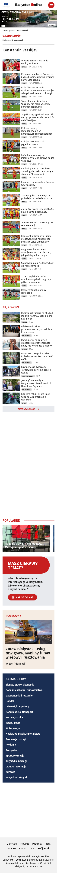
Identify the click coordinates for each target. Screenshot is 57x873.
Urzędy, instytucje (16, 766)
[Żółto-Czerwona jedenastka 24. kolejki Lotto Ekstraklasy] (11, 213)
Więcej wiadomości (26, 409)
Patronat (36, 843)
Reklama (11, 744)
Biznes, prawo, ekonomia (20, 684)
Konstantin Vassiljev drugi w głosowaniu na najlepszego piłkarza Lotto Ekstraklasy (36, 239)
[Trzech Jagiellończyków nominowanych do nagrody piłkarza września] (11, 281)
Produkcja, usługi (16, 739)
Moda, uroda (13, 722)
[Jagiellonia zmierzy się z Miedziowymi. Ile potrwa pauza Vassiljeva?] (11, 159)
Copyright (8, 859)
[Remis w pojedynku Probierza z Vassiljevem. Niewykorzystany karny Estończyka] (11, 78)
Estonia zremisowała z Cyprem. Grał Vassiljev (37, 183)
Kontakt (12, 848)
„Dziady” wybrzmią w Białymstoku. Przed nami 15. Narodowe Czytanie (36, 383)
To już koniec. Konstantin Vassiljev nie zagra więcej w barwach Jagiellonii (35, 104)
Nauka (24, 322)
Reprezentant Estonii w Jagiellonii (33, 291)
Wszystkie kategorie (17, 777)
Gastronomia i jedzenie (19, 695)
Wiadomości (22, 31)
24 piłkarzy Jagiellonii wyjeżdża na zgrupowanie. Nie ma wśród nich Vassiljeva (37, 117)
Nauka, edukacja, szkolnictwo (23, 733)
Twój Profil (43, 848)
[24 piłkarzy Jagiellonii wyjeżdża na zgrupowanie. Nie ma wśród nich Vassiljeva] (11, 119)
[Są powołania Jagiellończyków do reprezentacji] (11, 267)
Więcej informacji (16, 663)
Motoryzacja (13, 728)
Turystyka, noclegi (16, 761)
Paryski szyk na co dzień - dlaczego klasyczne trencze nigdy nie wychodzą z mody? (36, 343)
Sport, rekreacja (15, 755)
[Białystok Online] (28, 5)
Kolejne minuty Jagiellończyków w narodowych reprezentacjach (36, 131)
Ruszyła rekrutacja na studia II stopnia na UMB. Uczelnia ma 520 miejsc (37, 316)
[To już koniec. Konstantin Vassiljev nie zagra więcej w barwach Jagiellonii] (11, 105)
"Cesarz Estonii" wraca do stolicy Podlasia (34, 62)
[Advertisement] (28, 464)
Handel (10, 701)
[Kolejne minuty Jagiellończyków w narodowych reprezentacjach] (11, 132)
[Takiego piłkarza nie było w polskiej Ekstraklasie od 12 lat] (11, 200)
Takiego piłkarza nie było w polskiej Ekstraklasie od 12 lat (37, 197)
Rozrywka (11, 750)
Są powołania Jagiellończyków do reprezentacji (37, 264)
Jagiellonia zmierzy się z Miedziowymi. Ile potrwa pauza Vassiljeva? (37, 158)
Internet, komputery (17, 706)
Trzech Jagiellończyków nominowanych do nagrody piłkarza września (36, 279)
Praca (48, 843)
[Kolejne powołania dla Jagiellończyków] (11, 146)
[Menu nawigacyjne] (51, 5)
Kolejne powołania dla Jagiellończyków (33, 143)
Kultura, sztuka (14, 717)
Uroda (24, 349)
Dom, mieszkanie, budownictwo (24, 690)
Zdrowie (10, 771)
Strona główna (9, 31)
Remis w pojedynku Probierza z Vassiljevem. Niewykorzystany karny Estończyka (37, 77)
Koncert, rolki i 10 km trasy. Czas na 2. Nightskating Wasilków (35, 397)
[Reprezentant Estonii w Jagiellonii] (11, 294)
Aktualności (26, 336)
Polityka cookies (40, 856)
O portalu (12, 843)
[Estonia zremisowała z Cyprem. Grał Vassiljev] (11, 186)
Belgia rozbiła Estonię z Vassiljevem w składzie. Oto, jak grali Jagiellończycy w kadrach (36, 252)
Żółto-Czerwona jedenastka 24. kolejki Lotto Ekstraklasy (37, 210)
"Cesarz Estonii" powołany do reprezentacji (37, 224)
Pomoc (23, 848)
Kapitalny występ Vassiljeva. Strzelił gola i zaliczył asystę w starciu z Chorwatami (37, 171)
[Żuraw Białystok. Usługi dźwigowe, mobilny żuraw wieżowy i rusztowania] (28, 632)
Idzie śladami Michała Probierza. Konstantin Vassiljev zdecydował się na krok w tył (37, 90)
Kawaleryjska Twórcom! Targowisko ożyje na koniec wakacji (36, 370)
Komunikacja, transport (19, 711)
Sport (24, 67)
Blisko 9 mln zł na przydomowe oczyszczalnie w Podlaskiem (37, 329)
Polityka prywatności (19, 856)
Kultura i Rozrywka (28, 376)
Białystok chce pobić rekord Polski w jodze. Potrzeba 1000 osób (37, 356)
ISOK (32, 848)
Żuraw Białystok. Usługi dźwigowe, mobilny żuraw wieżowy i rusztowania (28, 653)
